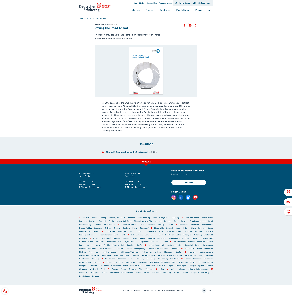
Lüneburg (175, 249)
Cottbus (171, 225)
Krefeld (140, 245)
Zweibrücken (84, 276)
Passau (188, 259)
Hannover (151, 238)
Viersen (182, 269)
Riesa (174, 262)
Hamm (134, 238)
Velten (173, 269)
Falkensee (111, 231)
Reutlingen (165, 262)
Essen (210, 228)
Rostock (193, 262)
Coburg (161, 225)
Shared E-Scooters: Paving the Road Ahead (126, 152)
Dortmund (98, 228)
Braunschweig (85, 225)
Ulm (162, 269)
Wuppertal (195, 273)
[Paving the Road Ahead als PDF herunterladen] (146, 70)
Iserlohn (154, 242)
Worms (185, 273)
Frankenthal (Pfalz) (155, 231)
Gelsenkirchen (137, 235)
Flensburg (122, 231)
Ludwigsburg (139, 249)
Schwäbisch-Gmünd (119, 266)
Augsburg (175, 218)
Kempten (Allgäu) (98, 245)
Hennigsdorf (207, 238)
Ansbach (131, 218)
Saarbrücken (207, 262)
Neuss (127, 255)
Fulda (116, 235)
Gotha (178, 235)
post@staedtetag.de (93, 187)
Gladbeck (162, 235)
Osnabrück (174, 259)
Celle (141, 225)
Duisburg (126, 228)
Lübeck (129, 249)
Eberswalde (159, 228)
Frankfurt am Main (193, 231)
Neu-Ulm (192, 252)
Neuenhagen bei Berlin (89, 255)
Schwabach (104, 266)
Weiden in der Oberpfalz (89, 273)
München (168, 252)
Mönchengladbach (109, 252)
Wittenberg (156, 273)
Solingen (192, 266)
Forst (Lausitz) (136, 231)
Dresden (117, 228)
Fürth (123, 235)
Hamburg (117, 238)
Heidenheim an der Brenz (179, 238)
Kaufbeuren (84, 245)
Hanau (142, 238)
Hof (119, 242)
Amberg (102, 218)
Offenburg (140, 259)
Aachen (86, 218)
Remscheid (154, 262)
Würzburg (205, 273)
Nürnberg (95, 259)
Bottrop (184, 221)
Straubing (83, 269)
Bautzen (92, 221)
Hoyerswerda (129, 242)
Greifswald (208, 235)
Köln (123, 245)
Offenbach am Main (125, 259)
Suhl (103, 269)
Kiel (108, 245)
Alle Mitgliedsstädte (145, 211)
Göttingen (187, 235)
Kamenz (191, 242)
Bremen (97, 225)
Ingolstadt (144, 242)
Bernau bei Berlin (124, 221)
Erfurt (185, 228)
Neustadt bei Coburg (194, 255)
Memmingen (94, 252)
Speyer (201, 266)
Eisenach (169, 228)
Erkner (193, 228)
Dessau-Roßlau (85, 228)
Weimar (105, 273)
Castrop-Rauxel (129, 225)
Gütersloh (83, 238)
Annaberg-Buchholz (117, 218)
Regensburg (142, 262)
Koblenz (115, 245)
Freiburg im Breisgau (88, 235)
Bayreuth (102, 221)
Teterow (132, 269)
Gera (147, 235)
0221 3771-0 (134, 181)
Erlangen (202, 228)
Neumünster (107, 255)
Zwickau (95, 276)
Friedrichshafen (105, 235)
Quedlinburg (112, 262)
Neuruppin (118, 255)
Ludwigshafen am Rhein (158, 249)
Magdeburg (189, 249)
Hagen (96, 238)
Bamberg (83, 221)
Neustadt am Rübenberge (144, 255)
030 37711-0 (88, 181)
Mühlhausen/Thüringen (129, 252)
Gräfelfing (198, 235)
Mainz (199, 249)
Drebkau (108, 228)
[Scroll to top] (210, 158)
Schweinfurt (150, 266)
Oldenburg (151, 259)
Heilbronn (196, 238)
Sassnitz (93, 266)
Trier (141, 269)
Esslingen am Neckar (89, 231)
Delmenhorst (207, 225)
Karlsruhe (201, 242)
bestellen (189, 182)
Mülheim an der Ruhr (151, 252)
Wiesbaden (114, 273)
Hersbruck (100, 242)
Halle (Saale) (106, 238)
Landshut (189, 245)
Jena (166, 242)
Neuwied (209, 255)
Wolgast (177, 273)
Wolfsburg (167, 273)
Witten (146, 273)
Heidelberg (161, 238)
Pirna (81, 262)
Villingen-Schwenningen (198, 269)
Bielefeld (158, 221)
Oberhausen (110, 259)
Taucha (115, 269)
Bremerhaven (109, 225)
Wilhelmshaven (127, 273)
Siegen (170, 266)
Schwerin (161, 266)
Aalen (94, 218)
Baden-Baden (207, 218)
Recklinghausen (128, 262)
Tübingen (149, 269)
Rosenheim (183, 262)
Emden (178, 228)
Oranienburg (163, 259)
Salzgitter (83, 266)
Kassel (210, 242)
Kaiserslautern (180, 242)
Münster (178, 252)
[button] (136, 10)
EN (210, 290)
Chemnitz (151, 225)
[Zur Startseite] (95, 7)
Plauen (88, 262)
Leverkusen (208, 245)
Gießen (153, 235)
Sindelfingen (181, 266)
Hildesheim (111, 242)
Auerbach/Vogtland (161, 218)
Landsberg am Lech (175, 245)
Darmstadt (183, 225)
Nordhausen (84, 259)
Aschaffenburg (144, 218)
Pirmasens (208, 259)
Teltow (123, 269)
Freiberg (209, 231)
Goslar (171, 235)
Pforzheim (197, 259)
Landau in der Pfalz (157, 245)
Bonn (176, 221)
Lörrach (120, 249)
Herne (90, 242)
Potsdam (97, 262)
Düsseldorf (144, 228)
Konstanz (131, 245)
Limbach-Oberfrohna (87, 249)
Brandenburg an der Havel (201, 221)
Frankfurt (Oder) (174, 231)
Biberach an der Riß (143, 221)
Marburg (82, 252)
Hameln (126, 238)
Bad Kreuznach (192, 218)
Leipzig (198, 245)
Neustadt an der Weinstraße (170, 255)
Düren (134, 228)
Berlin (111, 221)
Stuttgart (94, 269)
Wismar (139, 273)
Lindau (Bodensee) (106, 249)
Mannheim (208, 249)
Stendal (210, 266)
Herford (82, 242)
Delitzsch (195, 225)
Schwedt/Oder (136, 266)
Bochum (167, 221)
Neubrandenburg (206, 252)
